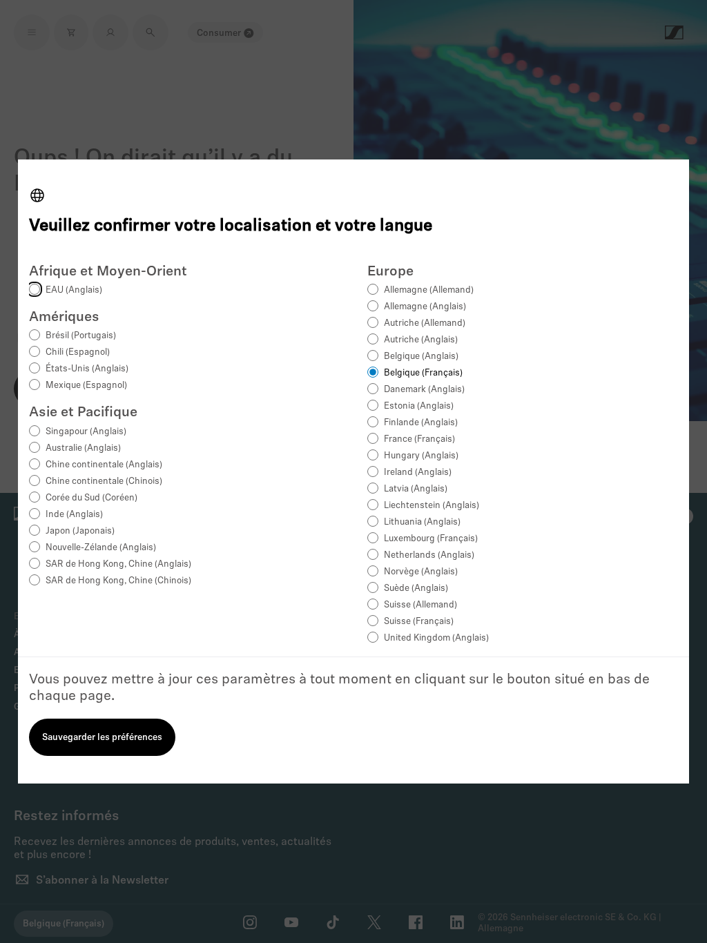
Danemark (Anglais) (424, 389)
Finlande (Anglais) (421, 422)
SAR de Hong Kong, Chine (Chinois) (118, 580)
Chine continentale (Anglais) (104, 464)
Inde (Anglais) (74, 514)
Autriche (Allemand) (424, 323)
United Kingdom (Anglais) (436, 638)
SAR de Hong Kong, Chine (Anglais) (118, 564)
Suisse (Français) (419, 621)
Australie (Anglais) (83, 448)
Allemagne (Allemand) (429, 290)
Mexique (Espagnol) (86, 385)
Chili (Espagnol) (78, 352)
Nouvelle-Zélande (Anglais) (101, 547)
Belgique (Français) (423, 373)
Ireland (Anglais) (418, 472)
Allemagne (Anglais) (425, 306)
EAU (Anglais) (74, 290)
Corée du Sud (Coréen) (91, 498)
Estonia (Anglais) (419, 406)
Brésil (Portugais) (81, 335)
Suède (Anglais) (416, 588)
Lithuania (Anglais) (422, 522)
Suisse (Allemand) (420, 605)
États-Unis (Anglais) (87, 368)
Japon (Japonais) (80, 531)
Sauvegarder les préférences (102, 737)
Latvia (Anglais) (415, 489)
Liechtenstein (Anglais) (431, 505)
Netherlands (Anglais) (429, 555)
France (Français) (419, 439)
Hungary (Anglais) (421, 455)
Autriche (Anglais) (421, 340)
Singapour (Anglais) (86, 431)
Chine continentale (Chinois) (104, 481)
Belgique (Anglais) (421, 356)
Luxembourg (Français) (431, 538)
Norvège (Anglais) (421, 571)
